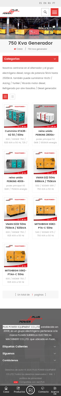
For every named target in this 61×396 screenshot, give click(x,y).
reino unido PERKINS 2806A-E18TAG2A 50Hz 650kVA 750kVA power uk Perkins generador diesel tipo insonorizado (45, 133)
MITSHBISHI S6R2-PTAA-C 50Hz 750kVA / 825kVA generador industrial (15, 272)
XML (51, 374)
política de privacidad (30, 378)
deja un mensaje (30, 390)
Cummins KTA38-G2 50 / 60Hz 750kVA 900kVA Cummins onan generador (15, 133)
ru (49, 3)
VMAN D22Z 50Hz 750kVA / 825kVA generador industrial (15, 226)
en (45, 3)
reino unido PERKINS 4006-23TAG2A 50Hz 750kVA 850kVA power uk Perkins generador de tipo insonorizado (15, 179)
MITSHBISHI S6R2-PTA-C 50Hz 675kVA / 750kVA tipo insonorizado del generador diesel (45, 226)
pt (54, 3)
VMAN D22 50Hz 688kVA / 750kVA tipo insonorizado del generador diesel (45, 179)
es (40, 3)
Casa (20, 49)
